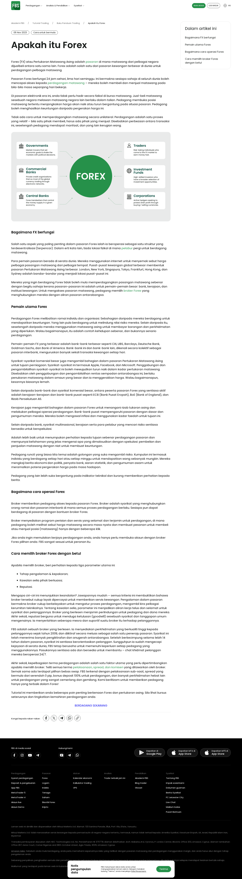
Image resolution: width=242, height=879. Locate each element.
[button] (205, 28)
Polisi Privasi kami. (138, 871)
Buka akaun (199, 5)
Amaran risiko (18, 851)
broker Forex (132, 291)
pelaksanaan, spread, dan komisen (98, 667)
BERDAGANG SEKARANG (91, 705)
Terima (163, 869)
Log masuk (213, 5)
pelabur (127, 248)
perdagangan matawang (66, 83)
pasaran (92, 62)
